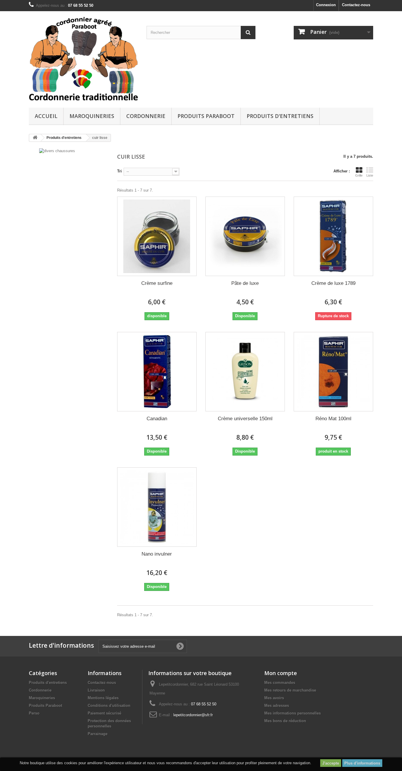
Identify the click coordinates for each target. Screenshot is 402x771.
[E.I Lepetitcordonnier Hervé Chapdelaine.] (83, 58)
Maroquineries (91, 115)
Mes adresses (276, 705)
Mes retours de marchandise (290, 690)
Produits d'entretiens (280, 115)
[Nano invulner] (157, 507)
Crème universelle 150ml (245, 418)
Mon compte (280, 673)
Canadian (157, 418)
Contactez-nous (356, 5)
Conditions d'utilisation (109, 705)
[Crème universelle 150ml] (245, 371)
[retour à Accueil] (35, 138)
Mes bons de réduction (285, 721)
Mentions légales (103, 698)
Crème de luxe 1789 (333, 283)
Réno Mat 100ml (333, 418)
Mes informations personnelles (292, 713)
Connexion (326, 5)
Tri (119, 171)
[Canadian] (157, 371)
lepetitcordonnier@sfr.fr (193, 715)
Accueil (46, 115)
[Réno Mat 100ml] (333, 371)
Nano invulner (157, 554)
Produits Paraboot (206, 115)
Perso (34, 713)
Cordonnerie (145, 115)
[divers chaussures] (57, 150)
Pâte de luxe (245, 283)
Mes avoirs (274, 698)
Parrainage (97, 734)
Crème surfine (156, 283)
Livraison (96, 690)
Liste (369, 175)
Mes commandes (279, 682)
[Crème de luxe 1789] (333, 236)
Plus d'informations (362, 763)
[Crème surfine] (157, 236)
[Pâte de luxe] (245, 236)
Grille (359, 175)
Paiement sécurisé (104, 713)
